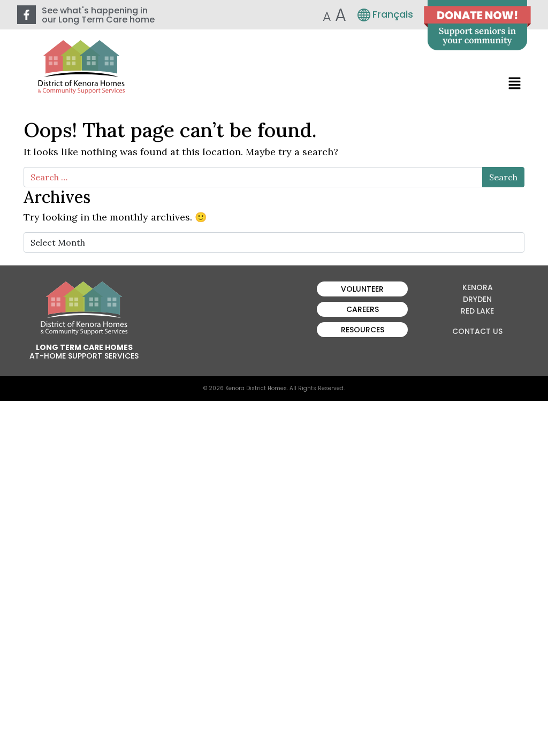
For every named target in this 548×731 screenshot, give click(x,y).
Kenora (477, 287)
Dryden (477, 299)
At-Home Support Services (84, 356)
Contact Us (477, 331)
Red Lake (477, 311)
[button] (515, 83)
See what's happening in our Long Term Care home (98, 15)
